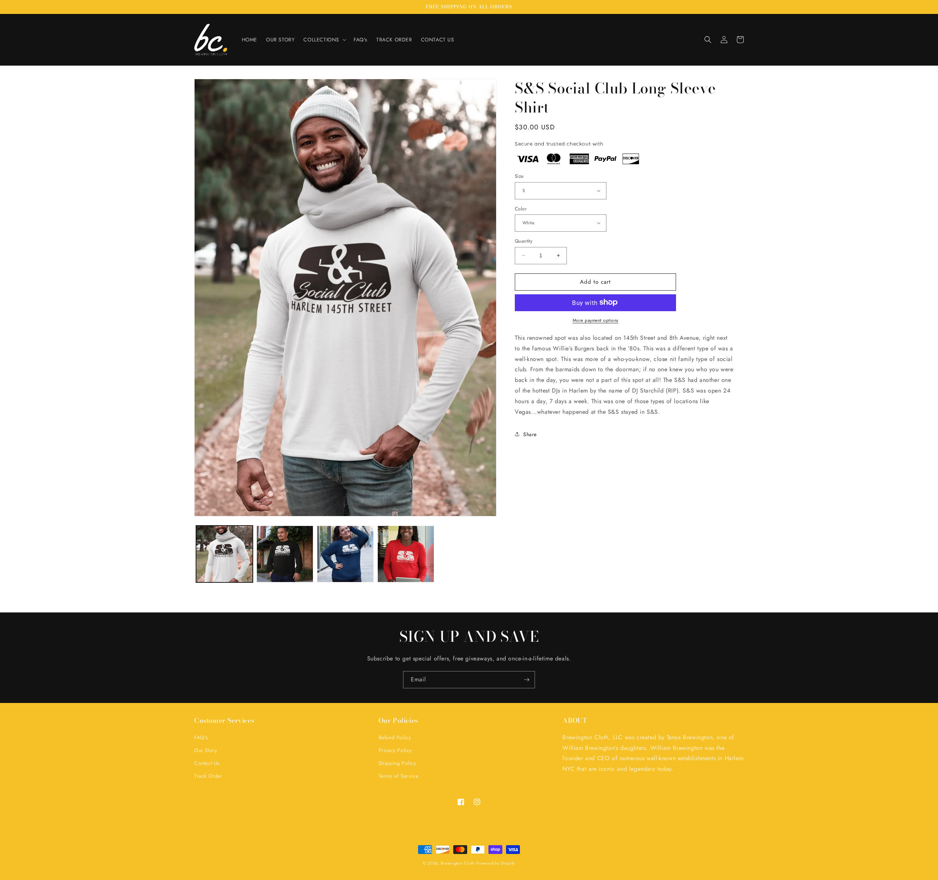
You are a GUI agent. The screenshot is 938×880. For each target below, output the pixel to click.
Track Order (208, 776)
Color (521, 208)
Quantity (523, 241)
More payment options (595, 320)
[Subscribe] (526, 679)
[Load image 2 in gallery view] (284, 554)
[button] (324, 39)
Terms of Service (398, 776)
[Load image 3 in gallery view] (345, 554)
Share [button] (530, 434)
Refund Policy (394, 737)
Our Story (205, 750)
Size (519, 176)
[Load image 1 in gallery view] (224, 554)
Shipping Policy (397, 763)
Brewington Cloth (458, 863)
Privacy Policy (395, 750)
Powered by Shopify (495, 863)
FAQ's (201, 737)
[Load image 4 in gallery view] (405, 554)
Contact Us (207, 763)
